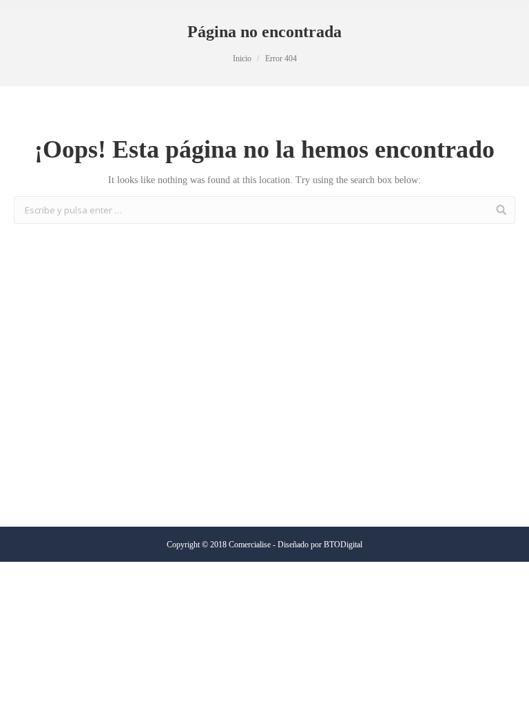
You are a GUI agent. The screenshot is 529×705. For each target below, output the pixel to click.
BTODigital (343, 544)
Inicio (242, 58)
